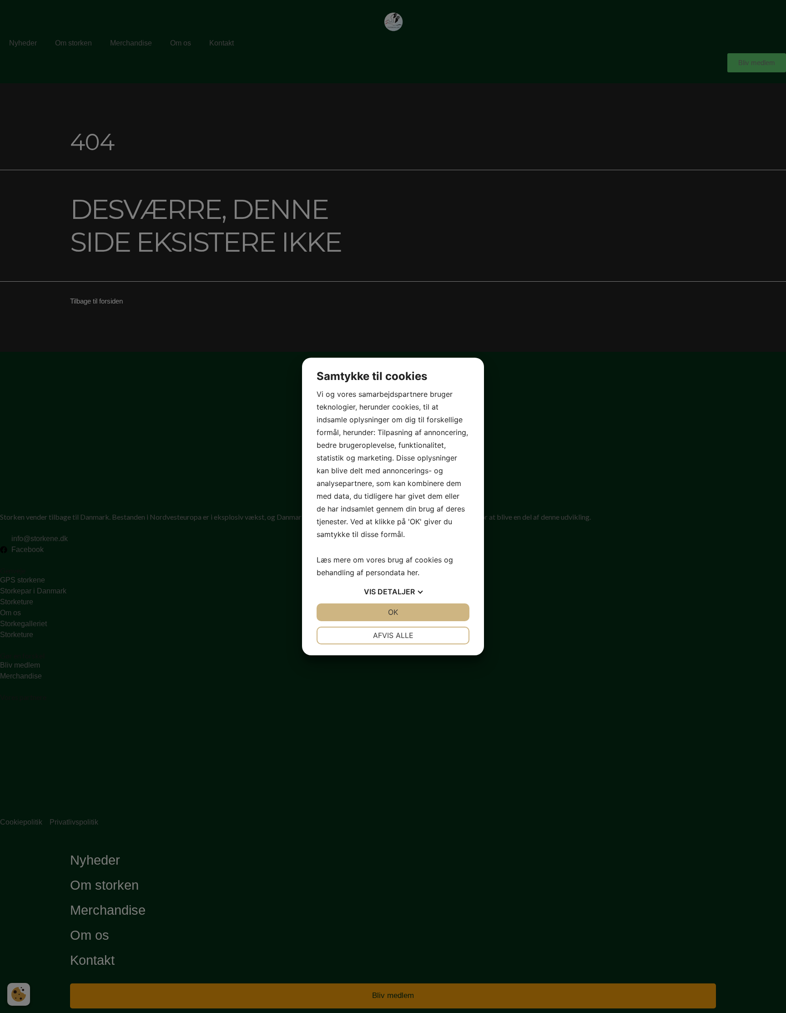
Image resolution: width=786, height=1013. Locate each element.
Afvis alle (393, 635)
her (412, 572)
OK (393, 612)
